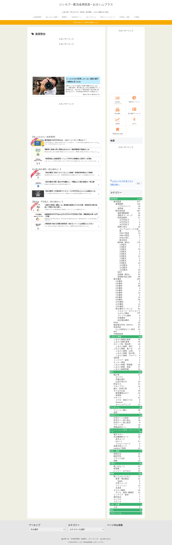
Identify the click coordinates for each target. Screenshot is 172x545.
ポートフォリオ (93, 539)
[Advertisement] (66, 60)
